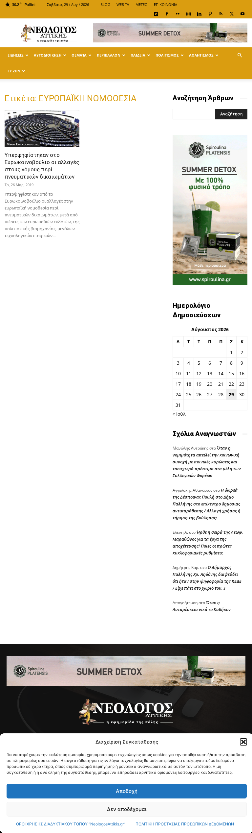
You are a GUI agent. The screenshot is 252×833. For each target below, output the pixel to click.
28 (220, 394)
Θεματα (79, 55)
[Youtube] (242, 13)
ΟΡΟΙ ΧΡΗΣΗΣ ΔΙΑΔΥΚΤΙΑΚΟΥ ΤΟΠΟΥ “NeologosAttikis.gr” (70, 823)
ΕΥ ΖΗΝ (14, 70)
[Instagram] (188, 13)
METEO (142, 4)
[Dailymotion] (156, 13)
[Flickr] (177, 13)
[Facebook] (167, 13)
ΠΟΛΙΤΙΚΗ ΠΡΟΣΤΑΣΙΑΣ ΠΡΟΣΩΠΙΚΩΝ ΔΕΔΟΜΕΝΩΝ (185, 823)
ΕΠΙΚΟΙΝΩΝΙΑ (165, 4)
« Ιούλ (179, 414)
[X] (232, 13)
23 (241, 384)
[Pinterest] (210, 13)
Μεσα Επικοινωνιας (22, 144)
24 (178, 394)
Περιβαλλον (108, 55)
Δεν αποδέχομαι (126, 809)
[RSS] (221, 13)
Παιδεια (138, 55)
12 (198, 373)
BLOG (105, 4)
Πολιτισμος (167, 55)
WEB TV (122, 4)
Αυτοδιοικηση (47, 55)
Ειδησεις (16, 55)
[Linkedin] (199, 13)
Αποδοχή (126, 791)
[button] (243, 742)
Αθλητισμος (201, 55)
